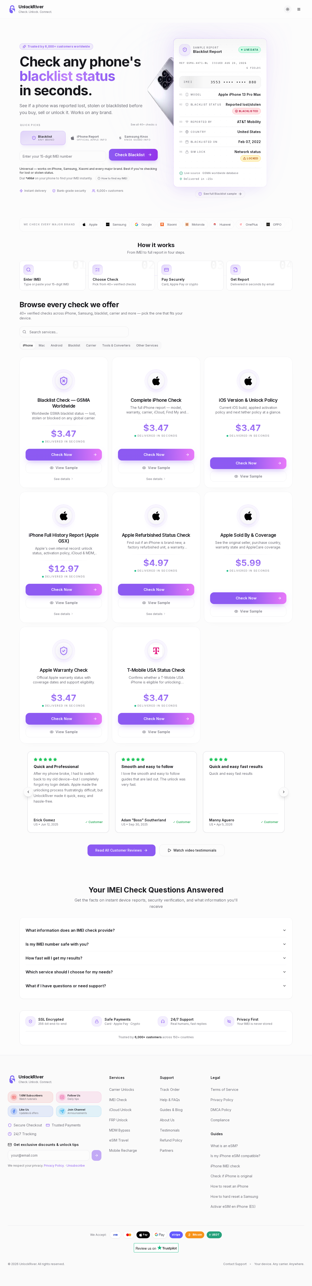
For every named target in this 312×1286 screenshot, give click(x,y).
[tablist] (91, 345)
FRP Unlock (118, 1120)
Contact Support (235, 1264)
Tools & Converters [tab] (116, 345)
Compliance (220, 1120)
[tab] (43, 138)
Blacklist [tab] (74, 345)
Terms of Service (224, 1089)
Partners (166, 1150)
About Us (167, 1120)
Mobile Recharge (123, 1150)
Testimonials (170, 1130)
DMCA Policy (221, 1110)
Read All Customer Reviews (118, 850)
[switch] (288, 9)
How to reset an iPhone (229, 1186)
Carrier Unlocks (121, 1089)
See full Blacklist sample (220, 193)
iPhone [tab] (28, 345)
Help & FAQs (170, 1100)
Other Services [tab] (147, 345)
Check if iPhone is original (231, 1176)
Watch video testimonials (194, 850)
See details (62, 479)
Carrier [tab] (91, 345)
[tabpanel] (156, 550)
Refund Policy (171, 1140)
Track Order (170, 1089)
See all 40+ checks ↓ (144, 124)
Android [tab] (56, 345)
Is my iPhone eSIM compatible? (235, 1156)
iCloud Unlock (120, 1110)
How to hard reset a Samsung (234, 1196)
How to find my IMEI (114, 178)
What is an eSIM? (224, 1146)
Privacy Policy (54, 1165)
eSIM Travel (118, 1140)
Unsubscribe (76, 1165)
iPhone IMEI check (225, 1166)
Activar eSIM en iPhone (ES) (233, 1206)
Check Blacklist (130, 154)
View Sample (67, 468)
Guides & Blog (171, 1110)
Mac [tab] (42, 345)
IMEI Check (118, 1100)
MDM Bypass (119, 1130)
